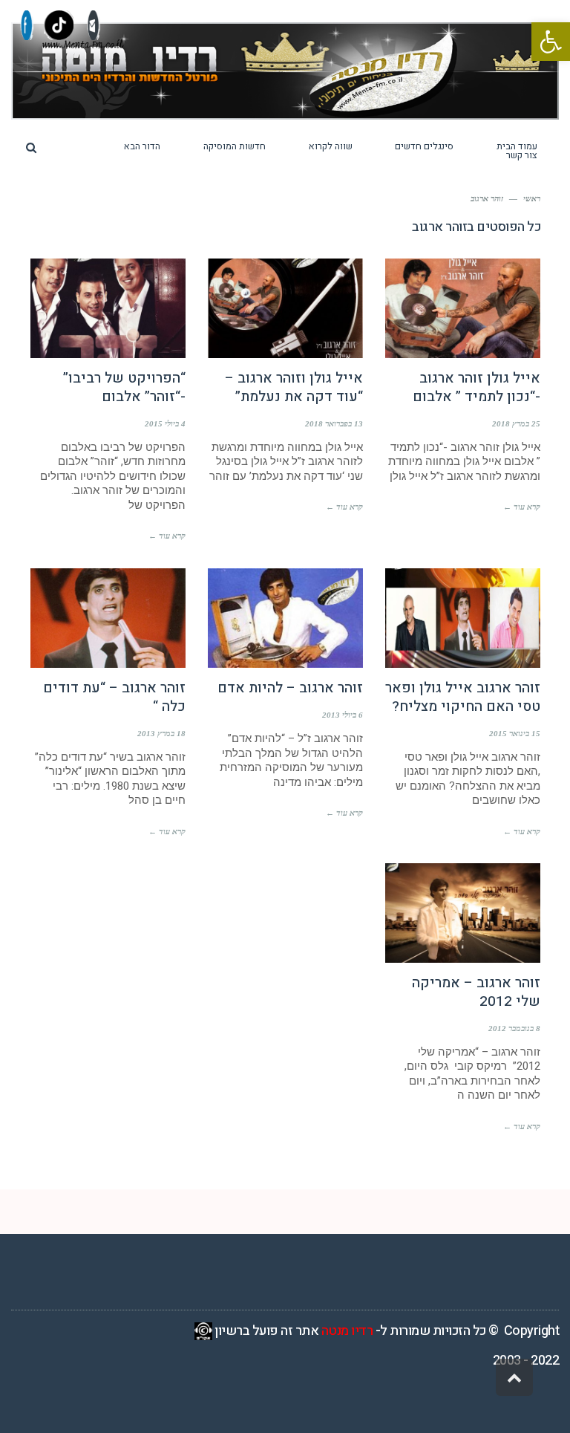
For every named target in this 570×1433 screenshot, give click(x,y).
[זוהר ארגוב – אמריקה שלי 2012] (462, 913)
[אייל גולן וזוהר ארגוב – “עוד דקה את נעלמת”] (285, 308)
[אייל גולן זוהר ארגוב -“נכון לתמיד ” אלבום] (462, 308)
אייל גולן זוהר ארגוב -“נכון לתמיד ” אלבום (476, 387)
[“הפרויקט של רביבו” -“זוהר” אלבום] (108, 308)
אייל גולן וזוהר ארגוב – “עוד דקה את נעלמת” (294, 387)
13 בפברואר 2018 (334, 423)
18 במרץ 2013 (161, 733)
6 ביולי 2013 (342, 714)
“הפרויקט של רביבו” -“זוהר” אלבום (124, 387)
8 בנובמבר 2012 (514, 1028)
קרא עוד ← (521, 506)
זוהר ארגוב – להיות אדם (290, 687)
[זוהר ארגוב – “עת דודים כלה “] (108, 618)
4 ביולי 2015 (165, 423)
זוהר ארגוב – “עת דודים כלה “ (114, 697)
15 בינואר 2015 (514, 733)
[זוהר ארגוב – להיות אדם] (285, 618)
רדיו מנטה (347, 1331)
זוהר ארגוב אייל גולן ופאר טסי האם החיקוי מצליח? (462, 697)
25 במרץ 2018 (516, 423)
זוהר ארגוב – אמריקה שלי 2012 (476, 992)
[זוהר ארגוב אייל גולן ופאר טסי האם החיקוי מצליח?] (462, 618)
